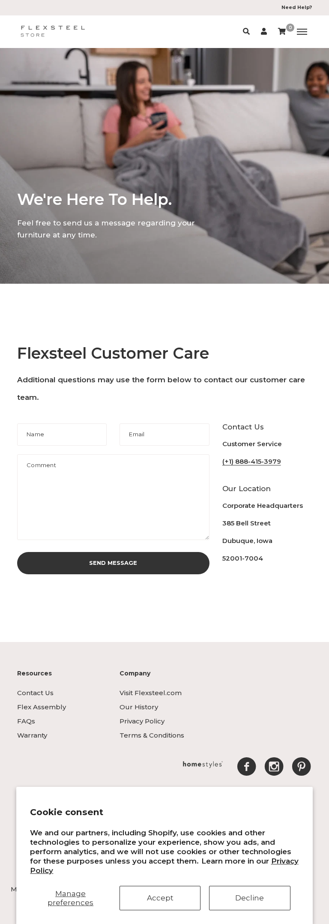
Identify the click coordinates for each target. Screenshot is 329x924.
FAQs (26, 721)
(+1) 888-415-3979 (251, 461)
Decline (249, 898)
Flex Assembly (41, 707)
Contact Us (35, 693)
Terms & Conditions (152, 735)
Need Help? (296, 7)
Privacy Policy (142, 721)
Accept (160, 898)
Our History (139, 707)
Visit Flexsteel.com (151, 693)
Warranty (32, 735)
